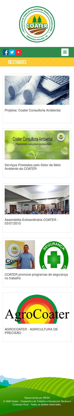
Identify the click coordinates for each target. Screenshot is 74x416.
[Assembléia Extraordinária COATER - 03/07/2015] (37, 237)
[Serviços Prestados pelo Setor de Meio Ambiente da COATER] (37, 182)
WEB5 (46, 397)
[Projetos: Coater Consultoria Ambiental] (37, 127)
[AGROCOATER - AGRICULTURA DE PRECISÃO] (37, 346)
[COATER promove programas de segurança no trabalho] (37, 291)
